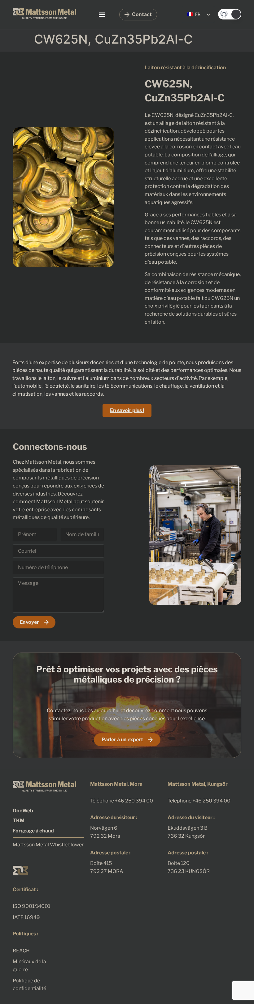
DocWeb (23, 811)
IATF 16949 (26, 917)
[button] (102, 15)
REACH (21, 951)
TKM (18, 820)
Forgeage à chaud (33, 831)
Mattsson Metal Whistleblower (48, 845)
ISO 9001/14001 (31, 906)
